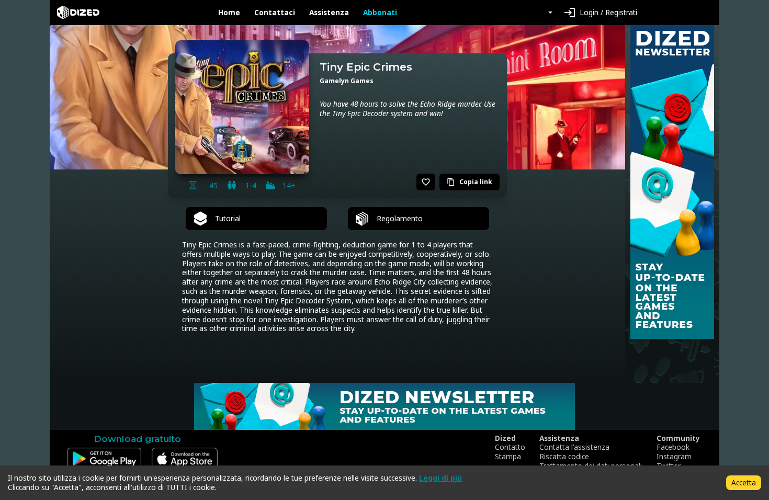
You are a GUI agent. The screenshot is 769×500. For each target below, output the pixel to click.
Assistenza (329, 12)
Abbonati (380, 12)
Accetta (743, 482)
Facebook (673, 447)
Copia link (469, 181)
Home (229, 12)
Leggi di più (440, 478)
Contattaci (274, 12)
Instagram (674, 456)
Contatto (510, 447)
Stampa (508, 456)
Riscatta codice (564, 456)
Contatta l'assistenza (574, 447)
